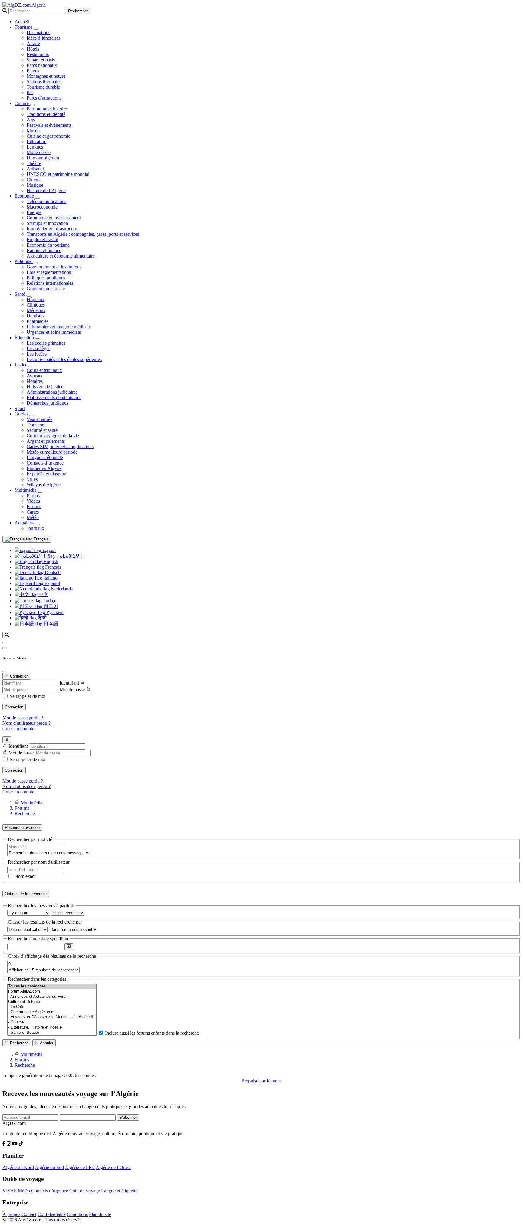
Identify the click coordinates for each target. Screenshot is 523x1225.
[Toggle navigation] (4, 648)
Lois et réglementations (49, 272)
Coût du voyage (84, 1190)
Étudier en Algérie (44, 468)
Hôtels (33, 48)
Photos (33, 495)
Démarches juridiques (47, 403)
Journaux (35, 528)
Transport (36, 424)
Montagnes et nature (46, 76)
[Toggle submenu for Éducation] (37, 339)
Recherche (19, 1043)
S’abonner (128, 1117)
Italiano (50, 577)
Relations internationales (50, 283)
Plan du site (100, 1214)
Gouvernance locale (46, 288)
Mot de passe (72, 689)
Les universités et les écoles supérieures (64, 359)
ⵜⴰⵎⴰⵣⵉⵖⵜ (69, 556)
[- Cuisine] (52, 1022)
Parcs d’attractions (44, 97)
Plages (33, 70)
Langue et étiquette (45, 457)
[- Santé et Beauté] (52, 1032)
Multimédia (26, 490)
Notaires (35, 381)
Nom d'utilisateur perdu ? (26, 723)
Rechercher (78, 11)
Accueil (22, 21)
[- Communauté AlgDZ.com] (52, 1012)
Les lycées (37, 353)
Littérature (36, 141)
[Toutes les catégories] (52, 986)
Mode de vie (39, 152)
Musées (34, 130)
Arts (31, 119)
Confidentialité (52, 1214)
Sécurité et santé (42, 430)
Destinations (38, 32)
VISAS (9, 1190)
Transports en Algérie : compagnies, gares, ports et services (83, 234)
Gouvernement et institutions (54, 266)
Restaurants (38, 54)
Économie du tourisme (48, 245)
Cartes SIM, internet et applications (60, 446)
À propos (11, 1214)
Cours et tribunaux (44, 370)
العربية (48, 550)
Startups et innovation (47, 223)
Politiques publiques (46, 277)
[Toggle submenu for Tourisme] (36, 29)
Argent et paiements (46, 441)
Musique (35, 185)
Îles (30, 92)
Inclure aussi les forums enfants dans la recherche (151, 1033)
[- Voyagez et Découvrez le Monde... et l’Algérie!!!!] (52, 1017)
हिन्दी (42, 617)
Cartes (33, 511)
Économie (25, 196)
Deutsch (52, 572)
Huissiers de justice (45, 386)
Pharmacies (37, 321)
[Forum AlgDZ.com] (52, 991)
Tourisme (24, 27)
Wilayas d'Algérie (44, 484)
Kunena (274, 1080)
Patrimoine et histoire (47, 108)
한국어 (50, 606)
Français (40, 539)
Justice (21, 364)
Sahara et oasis (41, 59)
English (50, 561)
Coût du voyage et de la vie (53, 435)
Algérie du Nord (18, 1167)
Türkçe (48, 600)
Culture (22, 103)
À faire (33, 43)
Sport (20, 408)
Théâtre (34, 163)
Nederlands (61, 588)
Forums (34, 506)
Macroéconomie (42, 206)
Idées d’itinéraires (43, 38)
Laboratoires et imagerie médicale (59, 326)
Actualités (25, 522)
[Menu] (4, 642)
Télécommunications (46, 201)
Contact (28, 1214)
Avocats (34, 375)
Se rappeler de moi (27, 696)
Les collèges (38, 348)
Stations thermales (44, 81)
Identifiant (69, 682)
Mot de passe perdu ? (22, 717)
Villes (32, 479)
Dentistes (35, 315)
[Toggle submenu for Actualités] (37, 524)
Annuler (46, 1043)
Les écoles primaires (46, 343)
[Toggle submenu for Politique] (35, 263)
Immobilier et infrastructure (52, 228)
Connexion (14, 707)
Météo (33, 517)
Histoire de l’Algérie (46, 190)
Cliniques (36, 304)
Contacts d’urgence (45, 462)
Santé (20, 294)
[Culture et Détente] (52, 1001)
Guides (22, 413)
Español (51, 583)
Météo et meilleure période (52, 452)
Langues (35, 146)
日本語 (50, 623)
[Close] (4, 671)
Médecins (36, 310)
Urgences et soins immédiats (54, 332)
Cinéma (34, 179)
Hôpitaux (35, 299)
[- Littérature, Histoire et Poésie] (52, 1027)
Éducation (25, 337)
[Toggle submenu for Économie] (37, 198)
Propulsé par (254, 1080)
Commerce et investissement (54, 217)
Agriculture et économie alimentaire (61, 255)
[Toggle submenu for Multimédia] (40, 492)
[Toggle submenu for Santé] (28, 296)
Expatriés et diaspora (46, 473)
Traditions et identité (46, 114)
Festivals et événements (49, 125)
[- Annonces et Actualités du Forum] (52, 996)
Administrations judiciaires (52, 392)
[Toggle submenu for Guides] (31, 415)
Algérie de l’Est (80, 1167)
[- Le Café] (52, 1007)
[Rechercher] (6, 635)
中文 (43, 594)
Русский (54, 612)
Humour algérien (43, 157)
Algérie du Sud (49, 1167)
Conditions (77, 1214)
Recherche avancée (22, 827)
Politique (24, 261)
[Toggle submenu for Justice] (30, 366)
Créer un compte (18, 728)
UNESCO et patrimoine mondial (58, 174)
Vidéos (33, 501)
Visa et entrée (39, 419)
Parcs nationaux (42, 65)
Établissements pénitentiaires (54, 397)
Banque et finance (44, 250)
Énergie (34, 212)
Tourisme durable (43, 87)
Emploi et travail (42, 239)
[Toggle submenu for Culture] (32, 105)
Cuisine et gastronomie (48, 136)
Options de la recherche (26, 894)
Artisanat (35, 168)
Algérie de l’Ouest (113, 1167)
